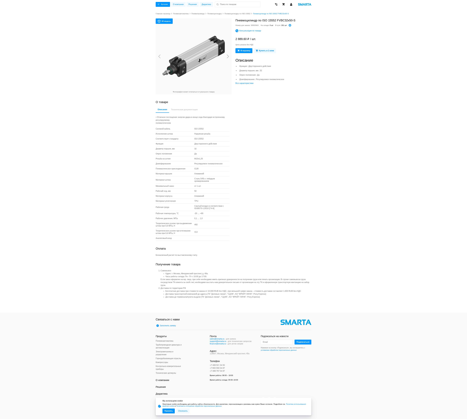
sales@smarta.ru (217, 339)
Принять (168, 411)
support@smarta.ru (218, 341)
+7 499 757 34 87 (217, 370)
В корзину (245, 51)
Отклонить (183, 411)
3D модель (166, 21)
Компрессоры (162, 362)
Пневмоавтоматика (164, 341)
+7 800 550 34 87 (217, 367)
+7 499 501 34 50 (217, 365)
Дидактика (206, 4)
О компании (178, 4)
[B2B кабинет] (291, 4)
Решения (193, 4)
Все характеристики (244, 83)
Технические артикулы (166, 373)
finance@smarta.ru (218, 344)
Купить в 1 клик (266, 51)
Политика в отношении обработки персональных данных (199, 406)
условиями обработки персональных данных (279, 350)
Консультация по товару (250, 31)
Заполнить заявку (168, 326)
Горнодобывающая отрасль (168, 358)
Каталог (164, 4)
